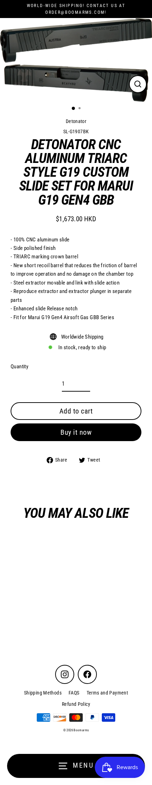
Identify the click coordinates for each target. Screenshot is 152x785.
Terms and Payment (107, 693)
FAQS (74, 693)
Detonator (76, 121)
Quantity (19, 366)
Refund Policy (76, 704)
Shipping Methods (43, 693)
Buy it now (76, 432)
